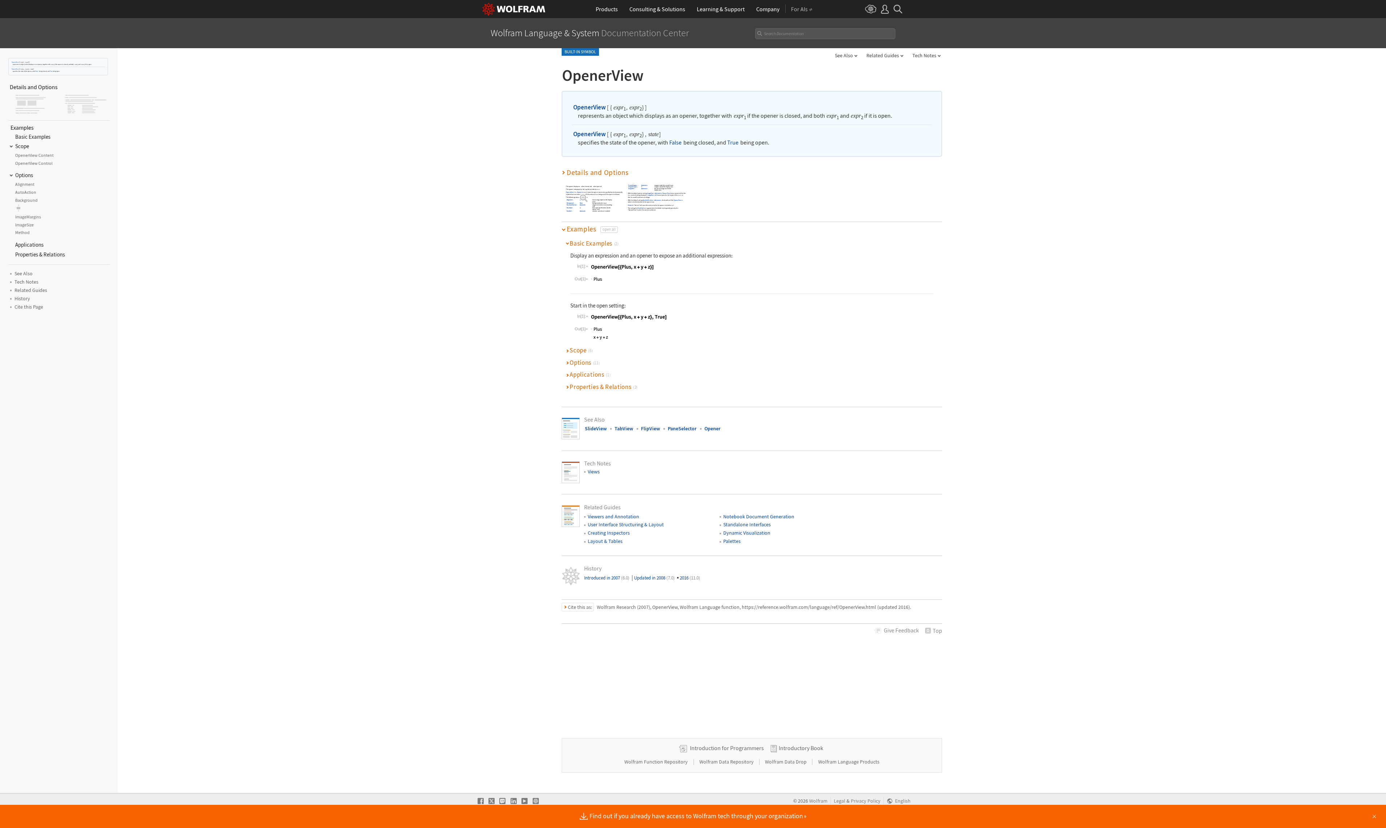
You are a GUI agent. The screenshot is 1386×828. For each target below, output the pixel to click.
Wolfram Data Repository (727, 761)
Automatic (583, 200)
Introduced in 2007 (606, 578)
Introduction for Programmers (727, 748)
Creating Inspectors (609, 533)
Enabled (569, 211)
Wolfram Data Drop (786, 761)
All (656, 195)
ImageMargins (632, 187)
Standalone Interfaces (747, 524)
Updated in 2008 (654, 578)
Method (630, 205)
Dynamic (580, 192)
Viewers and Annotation (613, 516)
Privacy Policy (866, 801)
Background (570, 203)
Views (594, 471)
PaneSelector (682, 428)
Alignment (570, 200)
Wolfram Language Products (848, 761)
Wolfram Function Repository (656, 761)
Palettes (732, 541)
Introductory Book (801, 748)
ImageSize (631, 188)
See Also (844, 55)
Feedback (901, 630)
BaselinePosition (572, 205)
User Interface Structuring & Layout (626, 524)
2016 (690, 578)
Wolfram (818, 801)
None (581, 203)
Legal (839, 801)
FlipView (650, 428)
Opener (712, 428)
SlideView (596, 428)
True (51, 71)
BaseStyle (570, 208)
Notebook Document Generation (758, 516)
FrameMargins (632, 185)
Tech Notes (924, 55)
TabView (624, 428)
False (36, 71)
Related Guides (882, 55)
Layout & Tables (605, 541)
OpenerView (15, 62)
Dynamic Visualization (746, 533)
